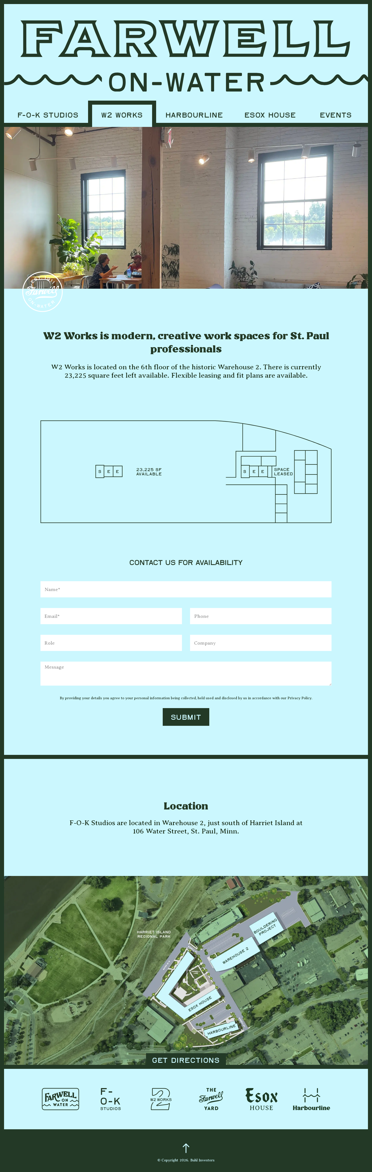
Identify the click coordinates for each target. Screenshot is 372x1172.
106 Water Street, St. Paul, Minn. (186, 831)
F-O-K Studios (48, 115)
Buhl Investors (202, 1160)
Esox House (270, 115)
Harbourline (194, 115)
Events (336, 115)
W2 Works (122, 115)
